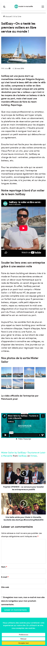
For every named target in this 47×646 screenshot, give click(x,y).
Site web (5, 587)
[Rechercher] (4, 7)
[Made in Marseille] (23, 6)
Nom (4, 566)
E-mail (5, 577)
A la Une (17, 16)
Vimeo (33, 455)
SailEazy (22, 455)
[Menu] (43, 7)
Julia (6, 68)
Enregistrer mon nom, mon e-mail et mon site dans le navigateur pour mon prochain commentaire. (23, 601)
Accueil (8, 16)
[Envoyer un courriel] (9, 68)
